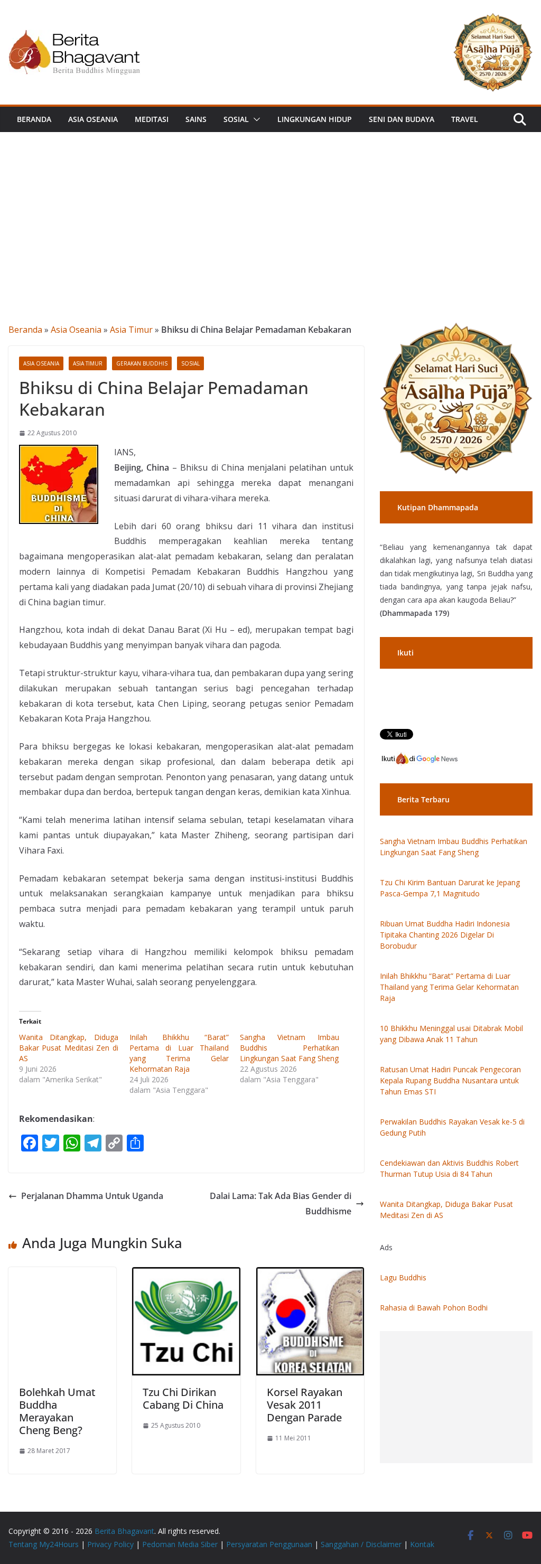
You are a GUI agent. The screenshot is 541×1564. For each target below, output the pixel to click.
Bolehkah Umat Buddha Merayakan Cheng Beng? (57, 1411)
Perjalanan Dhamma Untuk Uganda (92, 1196)
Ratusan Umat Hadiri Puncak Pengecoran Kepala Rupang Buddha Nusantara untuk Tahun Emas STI (450, 1080)
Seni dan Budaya (401, 119)
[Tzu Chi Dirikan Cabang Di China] (186, 1274)
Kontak (422, 1544)
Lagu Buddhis (403, 1277)
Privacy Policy (110, 1544)
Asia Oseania (93, 119)
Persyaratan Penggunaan (269, 1544)
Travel (464, 119)
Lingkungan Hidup (314, 119)
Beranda (34, 119)
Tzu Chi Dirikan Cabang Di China (183, 1398)
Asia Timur (131, 329)
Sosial (236, 119)
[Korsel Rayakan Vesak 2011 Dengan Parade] (310, 1274)
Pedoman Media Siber (180, 1544)
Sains (196, 119)
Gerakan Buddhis (141, 363)
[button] (254, 119)
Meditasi (152, 119)
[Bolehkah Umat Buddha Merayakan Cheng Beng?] (62, 1274)
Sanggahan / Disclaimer (361, 1544)
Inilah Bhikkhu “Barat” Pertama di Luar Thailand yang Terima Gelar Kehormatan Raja (179, 1053)
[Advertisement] (270, 211)
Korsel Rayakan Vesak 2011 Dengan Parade (304, 1405)
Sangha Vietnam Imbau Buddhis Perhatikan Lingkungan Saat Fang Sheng (289, 1047)
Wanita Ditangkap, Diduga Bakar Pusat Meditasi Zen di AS (68, 1047)
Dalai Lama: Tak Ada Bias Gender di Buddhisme (280, 1203)
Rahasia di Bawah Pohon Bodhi (434, 1308)
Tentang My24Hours (43, 1544)
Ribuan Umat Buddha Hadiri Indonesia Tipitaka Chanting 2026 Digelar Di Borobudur (445, 935)
